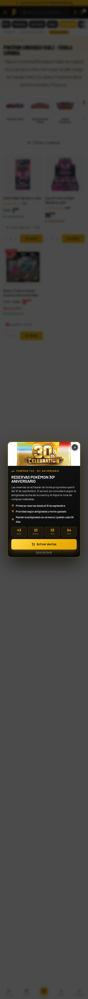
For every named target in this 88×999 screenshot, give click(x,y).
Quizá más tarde (44, 552)
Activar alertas (47, 544)
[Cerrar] (75, 447)
